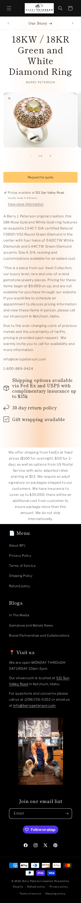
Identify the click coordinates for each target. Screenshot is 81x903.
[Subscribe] (67, 813)
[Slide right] (50, 156)
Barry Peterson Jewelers (38, 881)
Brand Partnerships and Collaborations (39, 635)
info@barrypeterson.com (34, 706)
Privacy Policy (20, 555)
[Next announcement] (73, 23)
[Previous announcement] (8, 23)
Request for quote (40, 177)
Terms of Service (22, 565)
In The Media (19, 615)
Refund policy (19, 586)
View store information (25, 204)
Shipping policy (55, 893)
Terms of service (30, 893)
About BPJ (17, 545)
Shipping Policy (21, 576)
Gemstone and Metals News (31, 625)
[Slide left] (31, 156)
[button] (9, 8)
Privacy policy (59, 886)
